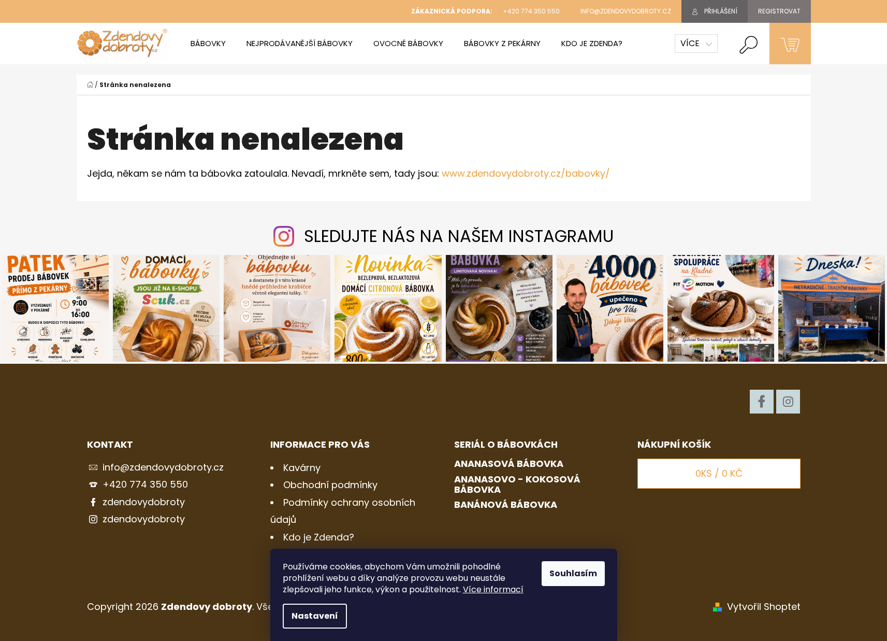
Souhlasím (573, 573)
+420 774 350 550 (145, 484)
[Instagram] (788, 402)
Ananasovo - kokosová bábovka (517, 484)
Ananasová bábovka (508, 464)
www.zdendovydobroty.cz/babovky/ (526, 173)
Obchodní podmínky (330, 484)
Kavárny (302, 467)
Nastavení (315, 616)
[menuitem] (208, 43)
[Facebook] (762, 402)
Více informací (493, 589)
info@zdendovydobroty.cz (163, 467)
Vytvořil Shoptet (764, 606)
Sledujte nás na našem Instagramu (459, 236)
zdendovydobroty (144, 501)
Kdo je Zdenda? (318, 537)
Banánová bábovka (505, 505)
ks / (719, 473)
